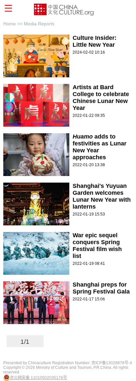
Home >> (13, 23)
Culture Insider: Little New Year (95, 41)
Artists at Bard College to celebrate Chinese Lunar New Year (101, 97)
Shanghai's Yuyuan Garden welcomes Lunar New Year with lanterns (102, 196)
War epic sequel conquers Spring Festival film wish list (97, 245)
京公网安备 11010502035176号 (38, 377)
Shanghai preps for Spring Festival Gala (101, 288)
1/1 (24, 341)
